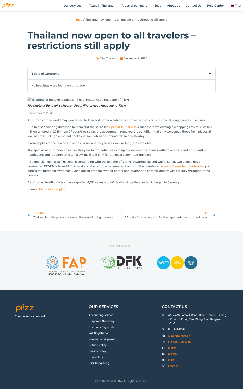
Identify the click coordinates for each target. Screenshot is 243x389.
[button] (209, 73)
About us (173, 5)
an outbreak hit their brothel (184, 166)
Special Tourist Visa (123, 127)
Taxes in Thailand (101, 5)
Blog (158, 5)
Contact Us (193, 5)
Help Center (215, 5)
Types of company (134, 5)
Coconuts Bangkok (52, 189)
